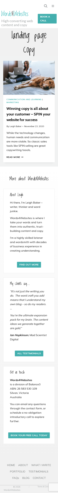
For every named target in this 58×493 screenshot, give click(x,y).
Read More (14, 157)
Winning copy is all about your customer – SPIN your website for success (28, 114)
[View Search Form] (46, 6)
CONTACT (39, 478)
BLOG (26, 478)
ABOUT (23, 465)
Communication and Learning (24, 99)
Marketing (12, 102)
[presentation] (29, 78)
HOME (11, 465)
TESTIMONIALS (38, 471)
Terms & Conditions (45, 487)
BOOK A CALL (45, 18)
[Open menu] (52, 6)
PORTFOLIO (17, 471)
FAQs (15, 478)
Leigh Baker (15, 126)
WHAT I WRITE (41, 465)
